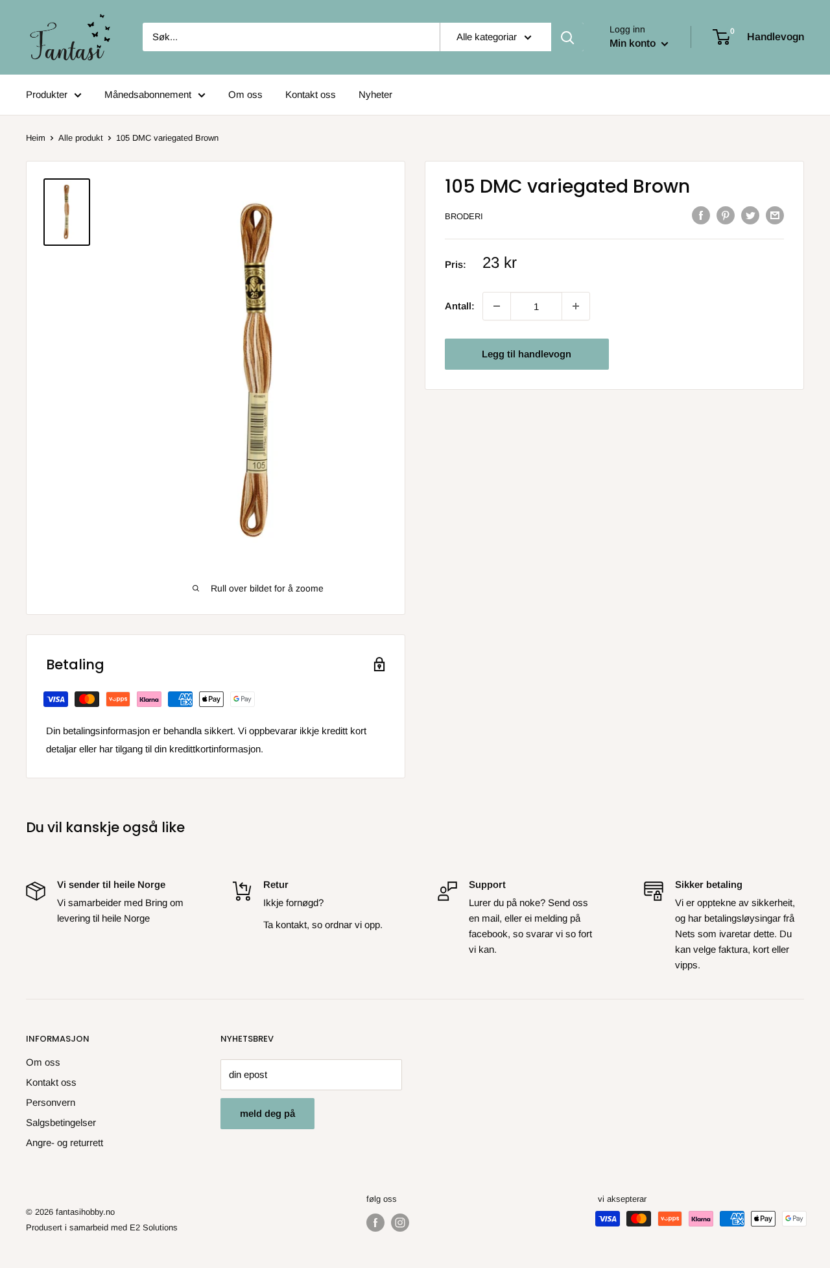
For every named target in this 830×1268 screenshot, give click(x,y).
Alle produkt (80, 138)
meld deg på (267, 1113)
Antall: (460, 305)
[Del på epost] (775, 215)
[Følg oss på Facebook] (375, 1223)
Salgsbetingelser (61, 1122)
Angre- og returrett (64, 1142)
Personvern (50, 1102)
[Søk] (567, 37)
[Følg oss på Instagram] (400, 1223)
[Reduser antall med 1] (575, 306)
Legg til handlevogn (526, 353)
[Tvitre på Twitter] (750, 215)
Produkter (46, 94)
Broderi (464, 216)
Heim (35, 138)
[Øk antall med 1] (496, 306)
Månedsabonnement (147, 94)
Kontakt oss (310, 94)
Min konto (634, 43)
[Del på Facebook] (701, 215)
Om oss (245, 94)
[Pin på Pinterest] (726, 215)
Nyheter (375, 94)
